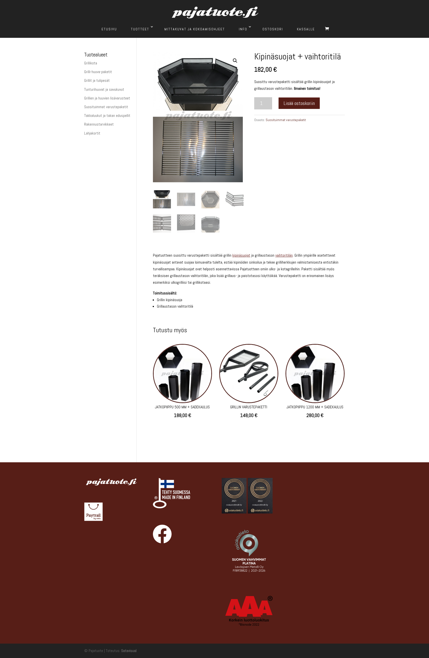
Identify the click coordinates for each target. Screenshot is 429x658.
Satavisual (129, 650)
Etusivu (109, 29)
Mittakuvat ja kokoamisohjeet (194, 29)
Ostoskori (272, 29)
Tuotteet (140, 29)
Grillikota (90, 63)
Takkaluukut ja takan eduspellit (107, 115)
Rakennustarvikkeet (99, 124)
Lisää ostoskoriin (299, 103)
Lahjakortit (92, 133)
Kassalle (306, 29)
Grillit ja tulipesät (97, 80)
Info (243, 29)
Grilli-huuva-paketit (98, 71)
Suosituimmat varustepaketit (286, 120)
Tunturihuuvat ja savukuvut (104, 89)
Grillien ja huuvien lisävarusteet (107, 98)
